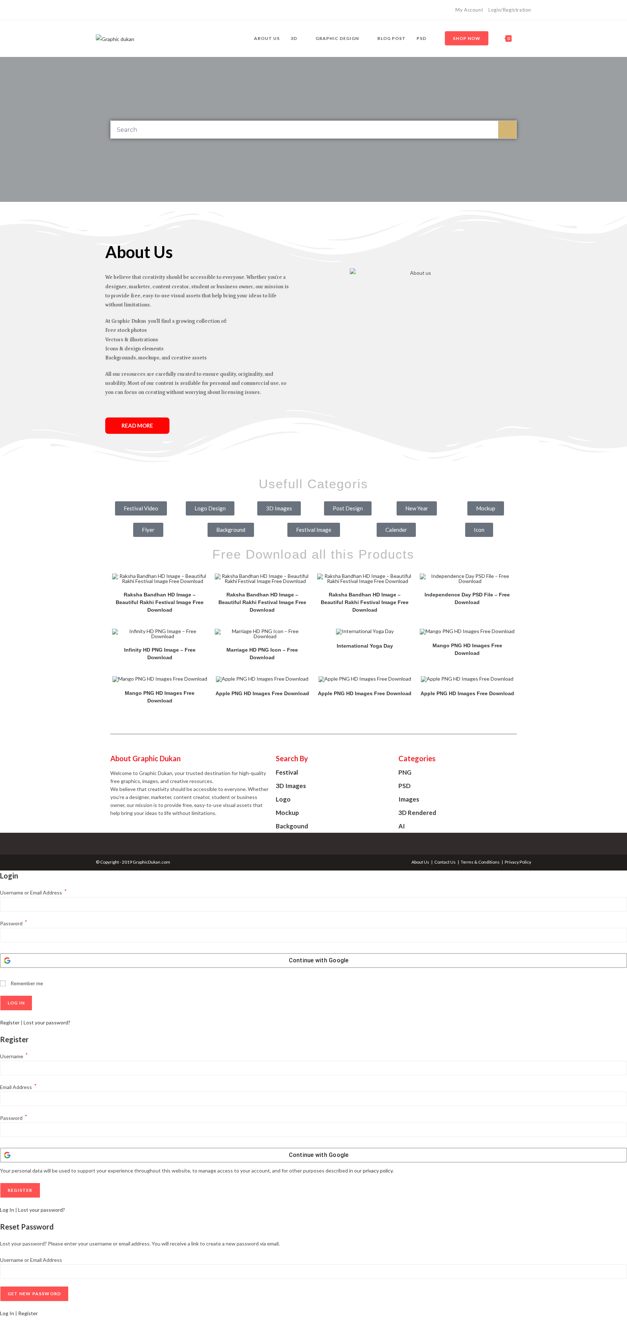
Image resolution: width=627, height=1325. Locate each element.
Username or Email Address (33, 892)
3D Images (291, 786)
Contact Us (445, 862)
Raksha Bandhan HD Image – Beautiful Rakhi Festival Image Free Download (160, 602)
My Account (469, 10)
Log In (7, 1210)
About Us (420, 862)
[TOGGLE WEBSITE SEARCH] (524, 38)
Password (13, 923)
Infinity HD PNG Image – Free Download (160, 653)
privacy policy (378, 1170)
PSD (404, 786)
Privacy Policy (518, 862)
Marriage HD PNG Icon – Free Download (262, 653)
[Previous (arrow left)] (12, 662)
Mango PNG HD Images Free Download (467, 649)
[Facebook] (99, 10)
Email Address (18, 1087)
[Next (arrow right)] (614, 662)
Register (10, 1022)
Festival (287, 772)
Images (408, 799)
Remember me (26, 983)
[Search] (507, 129)
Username (14, 1056)
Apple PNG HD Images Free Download (262, 693)
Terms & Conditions (480, 862)
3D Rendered (417, 812)
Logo (283, 799)
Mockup (287, 812)
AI (401, 826)
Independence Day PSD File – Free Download (467, 598)
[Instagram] (106, 10)
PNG (404, 772)
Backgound (292, 826)
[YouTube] (114, 10)
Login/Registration (509, 10)
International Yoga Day (365, 646)
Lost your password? (47, 1022)
